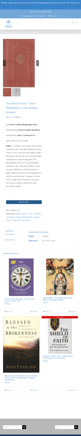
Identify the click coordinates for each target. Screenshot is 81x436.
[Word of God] (21, 63)
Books (12, 217)
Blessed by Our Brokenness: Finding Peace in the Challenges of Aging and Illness (21, 378)
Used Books (25, 220)
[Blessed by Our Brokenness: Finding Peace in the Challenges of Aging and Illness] (21, 344)
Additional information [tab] (10, 232)
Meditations (27, 217)
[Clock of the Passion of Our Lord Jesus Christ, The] (21, 277)
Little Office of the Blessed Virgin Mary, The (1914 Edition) (58, 299)
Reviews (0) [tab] (10, 240)
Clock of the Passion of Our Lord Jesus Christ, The (19, 300)
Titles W (16, 220)
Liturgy (18, 217)
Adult (18, 214)
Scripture (36, 217)
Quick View (35, 311)
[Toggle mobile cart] (73, 22)
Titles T (9, 220)
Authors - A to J (27, 214)
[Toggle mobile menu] (77, 22)
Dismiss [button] (40, 6)
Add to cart (24, 202)
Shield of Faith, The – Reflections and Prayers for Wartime (58, 357)
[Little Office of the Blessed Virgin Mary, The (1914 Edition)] (60, 276)
